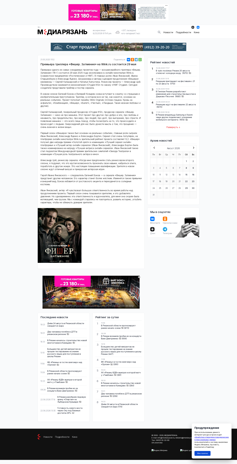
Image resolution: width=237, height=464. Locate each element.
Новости (168, 32)
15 (186, 174)
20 (173, 181)
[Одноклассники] (132, 59)
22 (186, 181)
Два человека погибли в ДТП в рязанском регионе (62, 333)
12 (166, 174)
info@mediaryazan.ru (166, 438)
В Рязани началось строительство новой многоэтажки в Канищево (67, 341)
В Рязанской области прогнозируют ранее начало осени (64, 372)
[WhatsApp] (140, 59)
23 (193, 181)
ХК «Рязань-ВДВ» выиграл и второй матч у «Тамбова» (64, 380)
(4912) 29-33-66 (162, 440)
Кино (196, 32)
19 (166, 181)
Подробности (183, 32)
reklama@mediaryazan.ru (185, 438)
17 (153, 181)
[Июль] (154, 148)
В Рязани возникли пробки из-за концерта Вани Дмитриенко (62, 389)
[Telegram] (136, 59)
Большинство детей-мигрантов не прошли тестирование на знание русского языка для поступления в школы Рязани (64, 353)
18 (160, 181)
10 (154, 174)
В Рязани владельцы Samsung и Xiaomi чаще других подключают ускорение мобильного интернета (174, 117)
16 (193, 174)
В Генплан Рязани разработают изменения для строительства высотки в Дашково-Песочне (176, 94)
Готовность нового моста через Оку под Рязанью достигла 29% (69, 410)
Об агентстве (157, 443)
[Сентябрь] (193, 148)
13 (173, 174)
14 (179, 174)
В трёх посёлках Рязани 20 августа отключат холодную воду (173, 71)
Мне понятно (202, 453)
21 (179, 181)
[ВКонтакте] (128, 59)
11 (160, 174)
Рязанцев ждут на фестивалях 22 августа (176, 104)
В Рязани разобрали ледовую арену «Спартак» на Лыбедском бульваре (71, 399)
